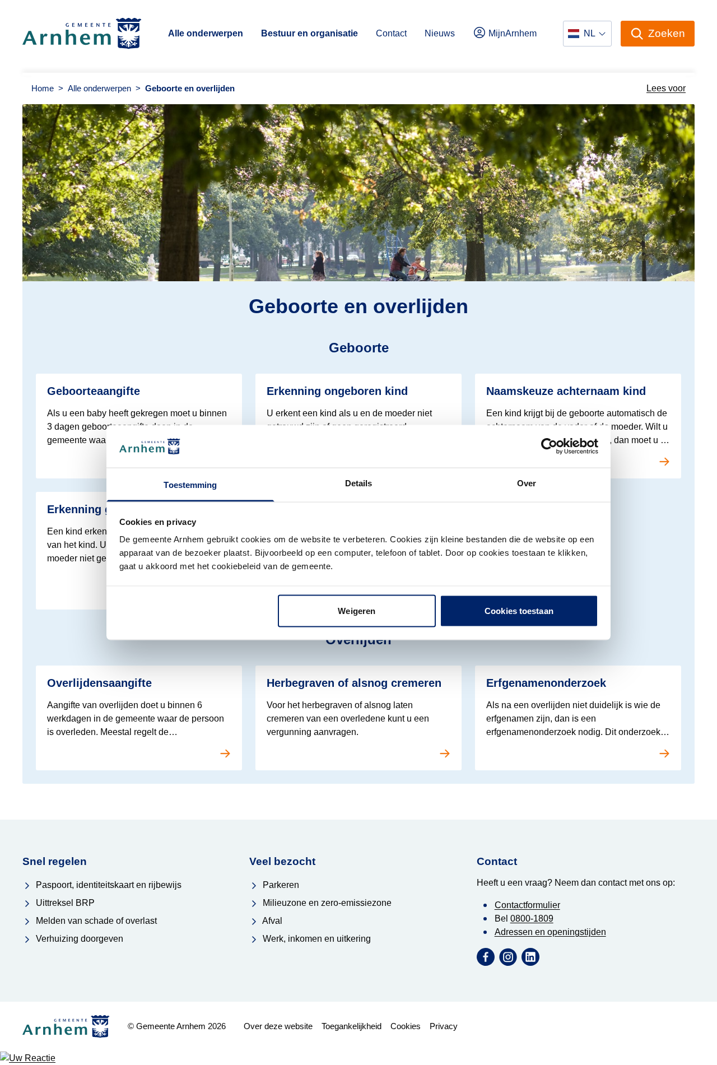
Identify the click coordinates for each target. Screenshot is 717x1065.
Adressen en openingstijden (550, 932)
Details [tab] (359, 483)
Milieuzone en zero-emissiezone (326, 903)
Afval (271, 921)
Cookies (405, 1026)
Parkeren (279, 885)
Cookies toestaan (519, 610)
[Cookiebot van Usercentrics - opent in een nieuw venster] (549, 446)
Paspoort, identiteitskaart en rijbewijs (107, 885)
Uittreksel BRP (64, 903)
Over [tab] (526, 483)
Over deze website (278, 1026)
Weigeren (356, 610)
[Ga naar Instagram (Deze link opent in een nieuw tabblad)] (508, 957)
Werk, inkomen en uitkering (315, 938)
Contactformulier (527, 905)
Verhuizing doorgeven (78, 938)
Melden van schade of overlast (95, 921)
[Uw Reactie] (358, 1058)
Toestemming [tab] (190, 485)
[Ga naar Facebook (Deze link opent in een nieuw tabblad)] (486, 957)
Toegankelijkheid (351, 1026)
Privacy (444, 1026)
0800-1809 (531, 918)
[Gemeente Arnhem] (82, 33)
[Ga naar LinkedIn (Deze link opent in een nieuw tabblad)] (530, 957)
